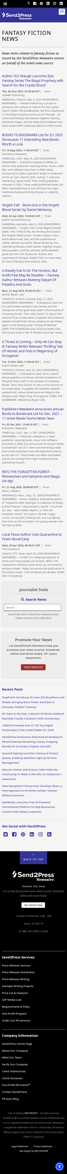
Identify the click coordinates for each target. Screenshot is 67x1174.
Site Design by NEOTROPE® (33, 1151)
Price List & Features (15, 993)
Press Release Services (16, 965)
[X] (5, 834)
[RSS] (61, 3)
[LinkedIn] (48, 3)
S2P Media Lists (12, 999)
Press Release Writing (15, 979)
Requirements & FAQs (16, 1006)
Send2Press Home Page (17, 1043)
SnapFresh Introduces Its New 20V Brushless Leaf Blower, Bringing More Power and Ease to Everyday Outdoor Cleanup (33, 701)
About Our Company (15, 1050)
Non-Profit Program (14, 1013)
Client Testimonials (14, 1071)
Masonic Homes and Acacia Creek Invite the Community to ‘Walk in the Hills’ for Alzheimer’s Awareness (32, 774)
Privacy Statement (43, 1146)
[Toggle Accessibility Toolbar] (59, 1166)
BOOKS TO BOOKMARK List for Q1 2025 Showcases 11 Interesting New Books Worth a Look (32, 139)
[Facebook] (34, 3)
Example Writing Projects (17, 986)
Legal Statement (19, 1146)
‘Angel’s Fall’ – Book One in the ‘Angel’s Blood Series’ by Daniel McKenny (30, 207)
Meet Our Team (12, 1057)
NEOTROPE (30, 1113)
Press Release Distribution (18, 972)
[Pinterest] (41, 3)
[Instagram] (54, 3)
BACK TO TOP (33, 859)
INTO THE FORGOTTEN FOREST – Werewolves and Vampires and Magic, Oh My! (31, 476)
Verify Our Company (15, 1064)
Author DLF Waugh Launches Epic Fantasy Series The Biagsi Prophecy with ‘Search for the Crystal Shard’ (32, 81)
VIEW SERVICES (33, 667)
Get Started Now (33, 905)
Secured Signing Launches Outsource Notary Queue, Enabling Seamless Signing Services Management (30, 757)
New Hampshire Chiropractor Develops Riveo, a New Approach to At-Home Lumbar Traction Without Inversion (32, 790)
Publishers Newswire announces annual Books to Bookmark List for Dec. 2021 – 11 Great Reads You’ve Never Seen (32, 414)
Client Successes (12, 1078)
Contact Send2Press (14, 1092)
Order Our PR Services (16, 1020)
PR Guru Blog (10, 1098)
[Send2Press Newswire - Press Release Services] (18, 18)
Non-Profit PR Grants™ (16, 1085)
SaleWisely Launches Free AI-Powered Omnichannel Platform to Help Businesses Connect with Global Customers (28, 806)
